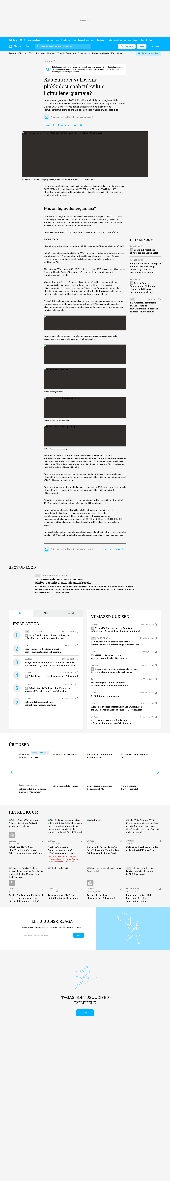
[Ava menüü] (21, 40)
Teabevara (71, 53)
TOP (26, 645)
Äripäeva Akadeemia (28, 785)
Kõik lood (22, 53)
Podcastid (40, 53)
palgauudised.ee (146, 40)
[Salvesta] (77, 631)
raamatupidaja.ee (130, 40)
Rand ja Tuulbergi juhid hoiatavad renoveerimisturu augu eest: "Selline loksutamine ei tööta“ (26, 898)
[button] (46, 935)
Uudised (28, 659)
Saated (94, 665)
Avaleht (12, 53)
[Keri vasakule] (12, 772)
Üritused (51, 53)
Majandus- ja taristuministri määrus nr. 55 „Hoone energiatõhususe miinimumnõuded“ (84, 246)
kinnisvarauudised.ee (34, 40)
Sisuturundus (84, 53)
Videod (60, 53)
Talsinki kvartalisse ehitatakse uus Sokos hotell (54, 676)
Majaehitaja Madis (100, 53)
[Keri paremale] (158, 772)
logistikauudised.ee (68, 40)
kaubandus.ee (83, 40)
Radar (119, 53)
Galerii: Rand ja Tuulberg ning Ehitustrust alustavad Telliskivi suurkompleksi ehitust (26, 850)
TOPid (31, 53)
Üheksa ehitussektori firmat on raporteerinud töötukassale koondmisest (61, 850)
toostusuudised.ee (52, 40)
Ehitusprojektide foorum (65, 786)
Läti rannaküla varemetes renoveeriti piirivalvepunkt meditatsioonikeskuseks (63, 580)
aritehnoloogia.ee (115, 40)
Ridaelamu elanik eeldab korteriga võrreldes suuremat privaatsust (138, 898)
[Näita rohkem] (155, 40)
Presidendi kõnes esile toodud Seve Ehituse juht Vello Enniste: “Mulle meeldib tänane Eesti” (103, 850)
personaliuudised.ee (98, 40)
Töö (112, 53)
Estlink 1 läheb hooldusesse (105, 696)
